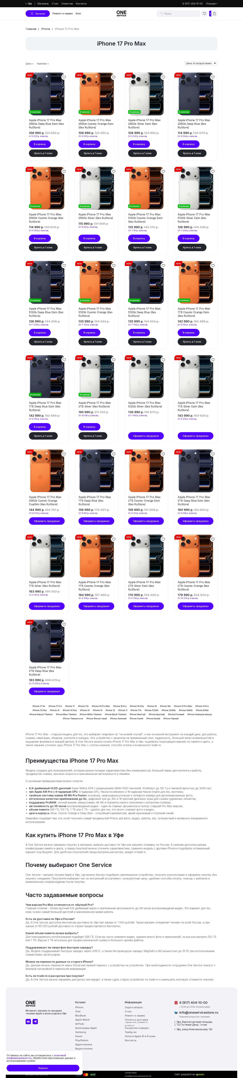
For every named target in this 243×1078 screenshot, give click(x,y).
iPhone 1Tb (136, 710)
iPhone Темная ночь (73, 718)
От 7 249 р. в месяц (187, 230)
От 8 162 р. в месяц (187, 324)
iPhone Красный (157, 714)
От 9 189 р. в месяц (187, 513)
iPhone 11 (122, 710)
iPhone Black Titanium (115, 714)
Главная (31, 29)
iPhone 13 (97, 710)
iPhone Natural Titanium (41, 714)
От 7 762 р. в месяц (88, 324)
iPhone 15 (55, 710)
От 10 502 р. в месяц (39, 683)
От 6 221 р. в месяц (38, 136)
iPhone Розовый (176, 714)
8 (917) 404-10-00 (193, 1003)
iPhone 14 (85, 710)
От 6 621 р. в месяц (88, 227)
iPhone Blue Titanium (66, 714)
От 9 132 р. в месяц (137, 513)
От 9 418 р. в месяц (88, 598)
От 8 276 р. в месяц (38, 513)
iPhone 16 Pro (120, 706)
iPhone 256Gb (169, 710)
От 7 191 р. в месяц (137, 230)
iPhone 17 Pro (55, 706)
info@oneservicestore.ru (198, 1012)
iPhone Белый (153, 718)
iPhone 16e (165, 706)
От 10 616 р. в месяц (88, 415)
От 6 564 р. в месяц (187, 136)
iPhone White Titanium (91, 714)
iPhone (45, 29)
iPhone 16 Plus (137, 706)
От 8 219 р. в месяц (187, 419)
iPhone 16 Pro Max (101, 706)
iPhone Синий (136, 718)
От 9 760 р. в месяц (138, 598)
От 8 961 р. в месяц (88, 513)
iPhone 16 (152, 706)
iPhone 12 (110, 710)
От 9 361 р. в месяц (38, 595)
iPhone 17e (83, 706)
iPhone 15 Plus (40, 710)
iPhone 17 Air (39, 706)
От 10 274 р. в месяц (188, 598)
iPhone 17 (70, 706)
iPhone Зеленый (118, 718)
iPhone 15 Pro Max (183, 706)
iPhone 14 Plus (70, 710)
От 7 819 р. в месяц (137, 415)
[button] (134, 1007)
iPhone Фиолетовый (96, 718)
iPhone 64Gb (202, 710)
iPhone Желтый (137, 714)
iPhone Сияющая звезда (199, 714)
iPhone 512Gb (151, 710)
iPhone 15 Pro (202, 706)
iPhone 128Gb (186, 710)
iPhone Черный (171, 718)
